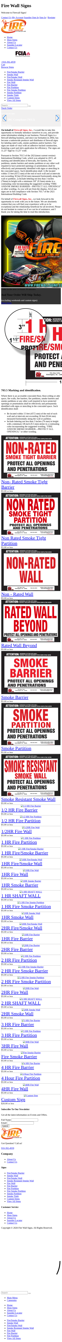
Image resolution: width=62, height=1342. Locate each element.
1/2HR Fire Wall (16, 831)
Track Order (6, 108)
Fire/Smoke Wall (14, 77)
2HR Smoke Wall (17, 1013)
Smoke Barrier (14, 697)
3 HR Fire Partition (19, 1035)
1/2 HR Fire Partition (21, 820)
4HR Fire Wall (14, 1088)
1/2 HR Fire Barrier (19, 809)
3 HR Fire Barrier (17, 1024)
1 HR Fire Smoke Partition (26, 906)
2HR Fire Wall (14, 992)
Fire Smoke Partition (16, 90)
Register (51, 17)
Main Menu (12, 1298)
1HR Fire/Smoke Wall (21, 863)
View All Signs (14, 100)
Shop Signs (12, 40)
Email (3, 1123)
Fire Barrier (12, 85)
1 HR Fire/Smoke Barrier (24, 852)
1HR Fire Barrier (17, 938)
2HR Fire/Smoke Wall (21, 927)
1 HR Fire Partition (19, 842)
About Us (11, 42)
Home (10, 37)
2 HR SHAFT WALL (21, 1003)
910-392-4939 (7, 1148)
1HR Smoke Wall (17, 917)
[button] (7, 67)
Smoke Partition (14, 92)
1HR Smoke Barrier (19, 885)
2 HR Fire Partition (19, 960)
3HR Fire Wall (14, 1045)
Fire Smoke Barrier (19, 1056)
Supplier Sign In (31, 17)
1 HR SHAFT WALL (21, 895)
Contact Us (6, 17)
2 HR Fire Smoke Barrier (24, 970)
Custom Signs (13, 98)
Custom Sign (13, 1099)
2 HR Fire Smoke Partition (26, 981)
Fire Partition (13, 87)
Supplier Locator (14, 45)
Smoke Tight (13, 95)
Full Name (6, 1120)
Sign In (42, 17)
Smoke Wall (12, 74)
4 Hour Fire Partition (20, 1078)
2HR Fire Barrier (17, 949)
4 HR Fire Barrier (17, 1067)
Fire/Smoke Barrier (15, 72)
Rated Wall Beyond (19, 645)
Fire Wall (11, 82)
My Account (17, 17)
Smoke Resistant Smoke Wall (20, 80)
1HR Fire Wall (14, 874)
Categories (12, 1300)
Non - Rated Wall (17, 594)
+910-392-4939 (8, 62)
